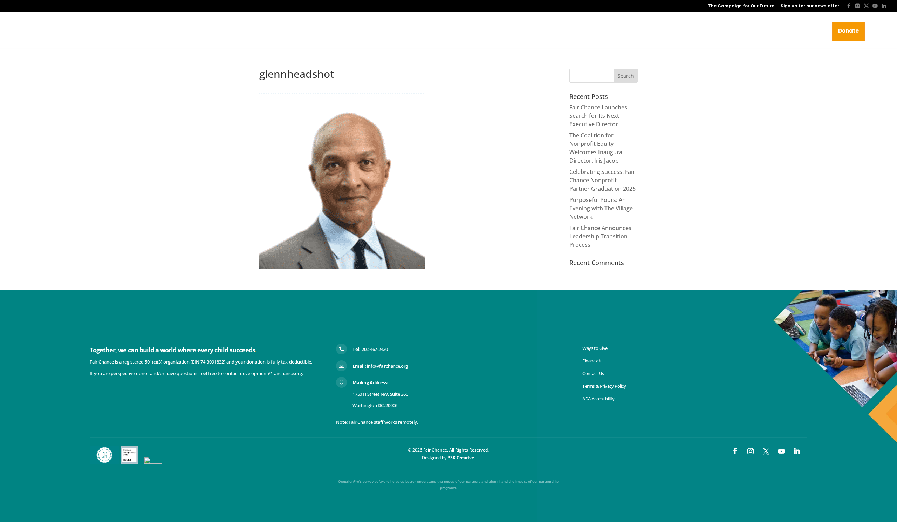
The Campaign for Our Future (741, 6)
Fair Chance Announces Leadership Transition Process (600, 236)
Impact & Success (747, 31)
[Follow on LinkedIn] (796, 451)
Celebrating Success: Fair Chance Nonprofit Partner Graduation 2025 (602, 180)
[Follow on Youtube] (781, 451)
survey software (376, 481)
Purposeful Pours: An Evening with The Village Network (601, 208)
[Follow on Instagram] (750, 451)
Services (647, 31)
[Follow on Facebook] (735, 451)
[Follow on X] (766, 451)
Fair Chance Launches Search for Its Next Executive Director (598, 115)
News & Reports (692, 31)
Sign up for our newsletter (810, 6)
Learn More (804, 31)
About (614, 31)
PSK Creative (460, 458)
